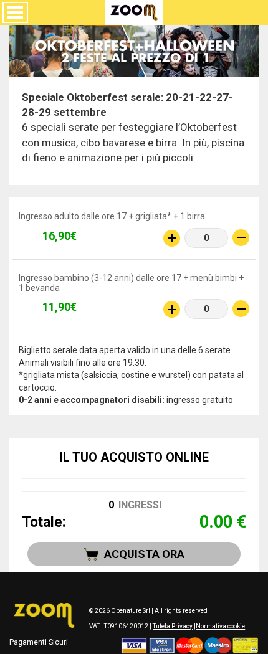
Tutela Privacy (173, 626)
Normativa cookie (220, 626)
